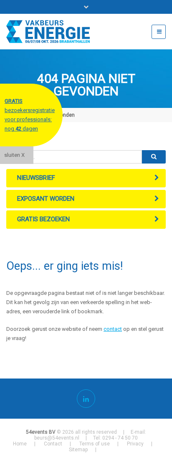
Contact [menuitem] (53, 444)
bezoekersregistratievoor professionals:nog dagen (30, 115)
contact (113, 329)
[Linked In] (86, 398)
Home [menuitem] (20, 444)
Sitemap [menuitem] (78, 450)
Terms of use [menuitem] (94, 444)
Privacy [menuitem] (135, 444)
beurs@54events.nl (56, 438)
